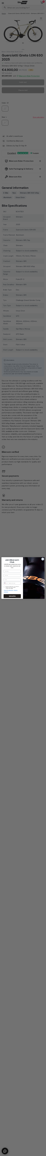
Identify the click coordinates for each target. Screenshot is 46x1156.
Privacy (5, 590)
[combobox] (6, 583)
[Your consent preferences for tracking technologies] (44, 867)
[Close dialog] (43, 559)
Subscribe (12, 596)
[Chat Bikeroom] (5, 1151)
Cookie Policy (10, 590)
